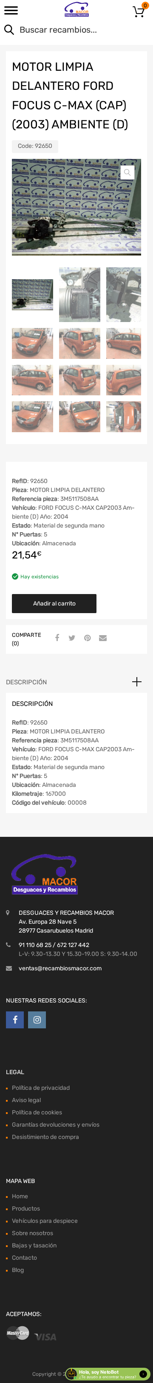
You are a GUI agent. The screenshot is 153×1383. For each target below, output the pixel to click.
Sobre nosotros (32, 1233)
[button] (127, 172)
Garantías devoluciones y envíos (55, 1124)
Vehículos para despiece (45, 1221)
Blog (18, 1270)
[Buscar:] (64, 30)
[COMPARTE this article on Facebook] (55, 638)
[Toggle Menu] (11, 13)
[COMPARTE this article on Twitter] (70, 638)
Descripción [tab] (26, 682)
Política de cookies (37, 1112)
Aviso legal (26, 1100)
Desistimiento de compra (45, 1137)
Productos (26, 1208)
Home (20, 1196)
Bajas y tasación (34, 1245)
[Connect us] (15, 1020)
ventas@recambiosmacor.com (60, 968)
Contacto (24, 1257)
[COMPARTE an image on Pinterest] (86, 638)
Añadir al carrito (54, 603)
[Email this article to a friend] (101, 638)
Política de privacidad (41, 1087)
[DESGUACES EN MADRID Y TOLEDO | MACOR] (76, 9)
